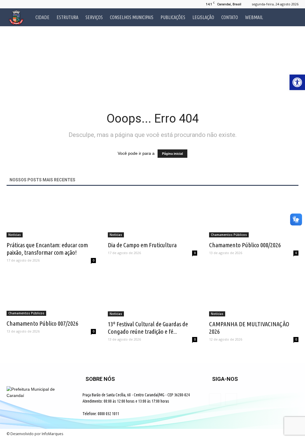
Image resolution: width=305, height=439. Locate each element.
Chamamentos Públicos (229, 235)
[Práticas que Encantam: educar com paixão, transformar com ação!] (51, 215)
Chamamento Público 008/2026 (245, 244)
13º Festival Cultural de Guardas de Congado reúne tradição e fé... (148, 327)
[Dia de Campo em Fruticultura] (152, 215)
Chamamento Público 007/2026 (42, 323)
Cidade (42, 17)
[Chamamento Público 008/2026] (253, 215)
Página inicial (172, 153)
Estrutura (67, 17)
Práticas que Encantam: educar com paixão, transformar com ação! (47, 248)
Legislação (203, 17)
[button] (291, 17)
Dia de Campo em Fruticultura (142, 244)
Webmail (254, 17)
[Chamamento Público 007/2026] (51, 294)
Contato (229, 17)
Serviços (94, 17)
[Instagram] (20, 4)
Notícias (14, 235)
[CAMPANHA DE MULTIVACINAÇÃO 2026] (253, 294)
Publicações (173, 17)
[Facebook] (11, 4)
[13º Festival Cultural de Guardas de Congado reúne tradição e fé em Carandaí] (152, 294)
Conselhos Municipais (131, 17)
